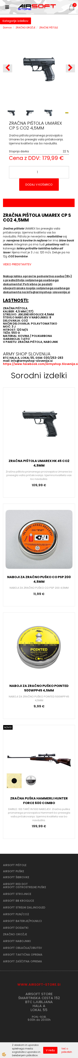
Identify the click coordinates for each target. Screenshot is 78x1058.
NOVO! (8, 727)
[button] (70, 68)
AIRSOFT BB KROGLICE (18, 901)
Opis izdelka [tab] (38, 203)
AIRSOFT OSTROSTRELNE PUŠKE (24, 887)
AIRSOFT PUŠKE (13, 871)
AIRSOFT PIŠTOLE (14, 865)
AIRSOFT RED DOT (15, 884)
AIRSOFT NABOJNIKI (17, 941)
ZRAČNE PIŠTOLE (48, 27)
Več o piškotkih (66, 1050)
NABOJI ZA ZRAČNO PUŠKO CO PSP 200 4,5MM (39, 579)
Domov (7, 27)
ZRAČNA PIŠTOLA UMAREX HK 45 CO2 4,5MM (39, 463)
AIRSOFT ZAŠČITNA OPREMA (22, 961)
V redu (50, 1050)
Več (39, 424)
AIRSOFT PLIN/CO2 (16, 914)
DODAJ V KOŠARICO (39, 185)
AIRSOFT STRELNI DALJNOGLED (24, 907)
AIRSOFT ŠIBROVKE (16, 877)
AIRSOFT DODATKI (15, 928)
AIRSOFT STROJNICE (17, 894)
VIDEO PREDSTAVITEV (17, 264)
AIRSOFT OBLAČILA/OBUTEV (22, 948)
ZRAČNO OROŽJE (25, 27)
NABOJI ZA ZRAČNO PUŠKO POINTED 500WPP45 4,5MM (39, 688)
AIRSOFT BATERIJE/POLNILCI (22, 921)
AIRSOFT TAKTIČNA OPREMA (22, 955)
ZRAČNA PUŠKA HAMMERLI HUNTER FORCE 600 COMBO (39, 800)
